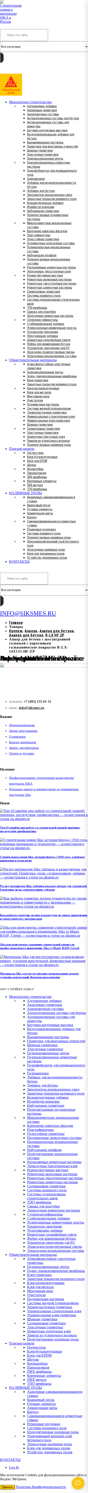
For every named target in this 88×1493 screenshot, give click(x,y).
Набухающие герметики (43, 211)
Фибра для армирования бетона (48, 344)
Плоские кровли (21, 449)
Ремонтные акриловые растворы (49, 279)
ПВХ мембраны (37, 477)
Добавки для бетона (41, 191)
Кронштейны (35, 469)
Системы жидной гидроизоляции (49, 408)
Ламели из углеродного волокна (48, 441)
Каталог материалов (22, 742)
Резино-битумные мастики (45, 275)
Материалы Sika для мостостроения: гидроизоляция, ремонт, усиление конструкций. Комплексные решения (39, 975)
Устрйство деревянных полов (47, 557)
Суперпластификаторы (42, 320)
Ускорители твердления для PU (48, 348)
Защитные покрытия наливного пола (51, 199)
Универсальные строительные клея (51, 416)
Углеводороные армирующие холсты (51, 328)
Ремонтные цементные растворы (49, 287)
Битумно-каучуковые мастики (47, 130)
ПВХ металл (35, 485)
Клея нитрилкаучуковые (43, 388)
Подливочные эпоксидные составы (51, 243)
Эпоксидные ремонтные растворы (50, 316)
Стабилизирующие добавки (45, 324)
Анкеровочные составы (43, 114)
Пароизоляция (36, 473)
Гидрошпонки (36, 178)
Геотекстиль (35, 453)
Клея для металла (39, 392)
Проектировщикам (22, 725)
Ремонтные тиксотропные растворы (51, 283)
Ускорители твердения (42, 332)
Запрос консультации (23, 731)
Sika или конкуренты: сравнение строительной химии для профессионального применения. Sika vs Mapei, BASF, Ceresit (39, 946)
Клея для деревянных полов (46, 553)
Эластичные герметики (42, 154)
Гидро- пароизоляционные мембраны (52, 376)
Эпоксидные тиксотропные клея (49, 271)
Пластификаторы (38, 235)
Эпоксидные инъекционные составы (51, 356)
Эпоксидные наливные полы (46, 549)
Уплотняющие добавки (42, 336)
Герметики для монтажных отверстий (52, 146)
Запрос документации (24, 748)
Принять (7, 1487)
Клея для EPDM (37, 461)
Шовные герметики (40, 150)
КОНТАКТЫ (19, 561)
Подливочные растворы (43, 404)
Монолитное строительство (30, 102)
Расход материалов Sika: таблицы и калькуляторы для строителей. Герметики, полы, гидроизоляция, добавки (43, 887)
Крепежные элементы (41, 481)
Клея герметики (37, 380)
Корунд (32, 517)
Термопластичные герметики (47, 412)
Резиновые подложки (41, 529)
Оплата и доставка (21, 753)
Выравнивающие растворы (45, 142)
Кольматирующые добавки (45, 203)
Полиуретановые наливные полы (49, 445)
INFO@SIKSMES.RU (17, 70)
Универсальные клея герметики (48, 420)
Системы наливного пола (43, 295)
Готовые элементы (39, 509)
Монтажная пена (38, 396)
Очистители (35, 400)
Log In (14, 1467)
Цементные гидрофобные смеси (48, 340)
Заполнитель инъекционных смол (49, 195)
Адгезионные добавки (42, 106)
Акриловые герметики (42, 110)
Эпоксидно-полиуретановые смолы (50, 352)
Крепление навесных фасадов (47, 231)
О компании (17, 736)
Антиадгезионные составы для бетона (53, 118)
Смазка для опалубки (41, 312)
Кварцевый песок (39, 505)
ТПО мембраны (37, 307)
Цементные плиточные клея (46, 436)
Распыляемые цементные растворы (51, 267)
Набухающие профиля (41, 255)
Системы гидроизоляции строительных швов (46, 1196)
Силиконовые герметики (43, 291)
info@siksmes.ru (31, 708)
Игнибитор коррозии (40, 207)
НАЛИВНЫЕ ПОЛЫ (25, 493)
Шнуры (31, 465)
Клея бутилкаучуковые (42, 457)
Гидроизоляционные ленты (45, 158)
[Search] (2, 57)
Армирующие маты (40, 513)
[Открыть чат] (78, 1483)
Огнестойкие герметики (43, 239)
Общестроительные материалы (33, 360)
